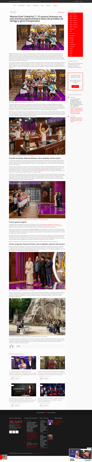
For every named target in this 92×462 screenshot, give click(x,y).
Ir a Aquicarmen (57, 424)
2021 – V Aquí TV (73, 22)
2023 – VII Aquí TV (74, 27)
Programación (73, 44)
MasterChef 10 (42, 170)
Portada (71, 42)
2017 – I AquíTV (73, 14)
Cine (71, 31)
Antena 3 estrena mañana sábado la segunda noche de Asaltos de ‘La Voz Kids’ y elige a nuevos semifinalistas (51, 400)
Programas (72, 46)
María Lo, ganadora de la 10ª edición (50, 224)
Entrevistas (72, 35)
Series (71, 51)
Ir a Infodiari (56, 423)
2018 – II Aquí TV (73, 16)
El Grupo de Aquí (18, 426)
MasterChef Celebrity (13, 53)
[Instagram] (80, 1)
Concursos (72, 33)
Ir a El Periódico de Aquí (59, 421)
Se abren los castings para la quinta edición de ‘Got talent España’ (76, 120)
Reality (71, 48)
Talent (71, 53)
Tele (71, 55)
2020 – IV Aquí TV (73, 20)
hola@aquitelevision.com (36, 1)
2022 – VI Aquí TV (73, 24)
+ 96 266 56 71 (26, 1)
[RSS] (82, 1)
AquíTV (18, 346)
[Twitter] (77, 1)
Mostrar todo (61, 12)
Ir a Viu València (57, 420)
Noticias (71, 37)
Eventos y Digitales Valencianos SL (39, 453)
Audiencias (72, 29)
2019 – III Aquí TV (73, 18)
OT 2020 (71, 40)
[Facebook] (75, 1)
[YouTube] (78, 1)
